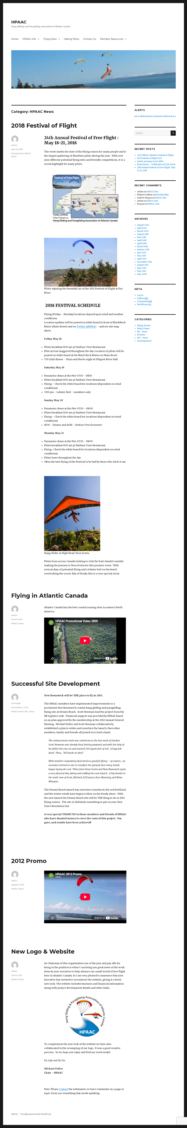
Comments (144, 301)
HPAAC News (17, 623)
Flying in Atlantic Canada (49, 595)
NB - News (29, 711)
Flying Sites (50, 39)
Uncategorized (144, 341)
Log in (140, 295)
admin (14, 145)
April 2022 (142, 228)
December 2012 (144, 262)
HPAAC (18, 21)
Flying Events (17, 153)
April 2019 (141, 240)
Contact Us (89, 39)
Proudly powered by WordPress (36, 1114)
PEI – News (142, 338)
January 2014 (143, 249)
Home (14, 39)
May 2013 (141, 255)
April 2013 (142, 259)
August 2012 (143, 265)
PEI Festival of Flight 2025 (149, 158)
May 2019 (141, 237)
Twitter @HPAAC (86, 326)
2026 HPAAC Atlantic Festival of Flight (155, 155)
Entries (142, 298)
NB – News (142, 331)
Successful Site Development (55, 683)
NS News (141, 335)
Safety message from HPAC (150, 161)
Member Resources (111, 39)
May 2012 (141, 271)
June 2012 (141, 268)
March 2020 (143, 231)
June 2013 (141, 252)
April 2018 (142, 243)
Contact (63, 1089)
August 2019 (142, 234)
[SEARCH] (173, 133)
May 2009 (142, 274)
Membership (162, 194)
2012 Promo (29, 860)
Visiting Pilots (71, 39)
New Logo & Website (43, 951)
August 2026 (143, 225)
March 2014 (142, 246)
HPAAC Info (29, 39)
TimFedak (16, 703)
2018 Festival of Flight (44, 125)
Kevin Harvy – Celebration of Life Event (156, 164)
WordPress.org (144, 304)
